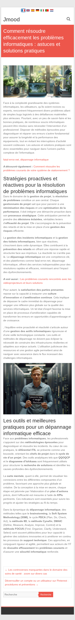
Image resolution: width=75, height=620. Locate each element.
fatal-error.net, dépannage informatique (26, 159)
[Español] (33, 10)
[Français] (23, 10)
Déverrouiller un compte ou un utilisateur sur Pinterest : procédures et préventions (36, 582)
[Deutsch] (37, 10)
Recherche (45, 594)
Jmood (11, 19)
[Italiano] (42, 10)
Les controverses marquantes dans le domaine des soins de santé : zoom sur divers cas (36, 571)
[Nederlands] (52, 10)
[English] (28, 10)
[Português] (47, 10)
